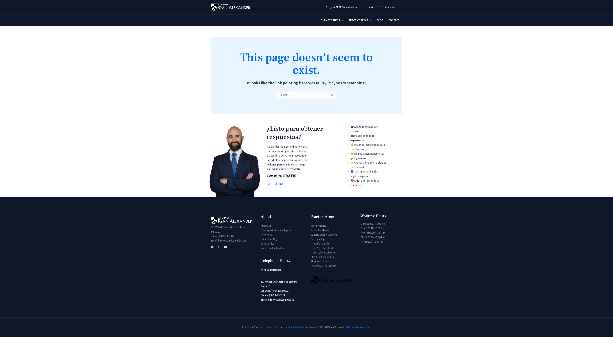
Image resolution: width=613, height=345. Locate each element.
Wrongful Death (319, 243)
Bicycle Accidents (320, 261)
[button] (381, 7)
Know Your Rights (270, 239)
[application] (341, 20)
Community (267, 243)
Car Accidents (318, 225)
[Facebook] (212, 246)
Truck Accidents (319, 230)
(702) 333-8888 (275, 184)
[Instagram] (218, 246)
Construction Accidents (323, 234)
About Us (266, 225)
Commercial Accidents (323, 266)
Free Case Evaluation (272, 248)
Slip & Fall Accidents (322, 257)
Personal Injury (319, 239)
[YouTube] (225, 246)
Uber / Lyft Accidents (322, 248)
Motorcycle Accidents (322, 252)
